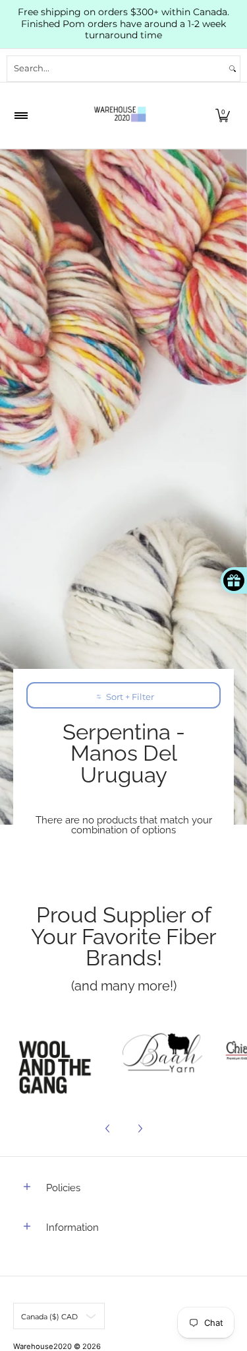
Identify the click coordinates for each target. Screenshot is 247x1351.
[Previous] (108, 1128)
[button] (222, 116)
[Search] (232, 68)
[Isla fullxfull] (58, 1054)
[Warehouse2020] (120, 115)
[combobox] (116, 68)
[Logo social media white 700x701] (162, 1054)
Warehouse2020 (42, 1346)
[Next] (139, 1128)
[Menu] (20, 116)
